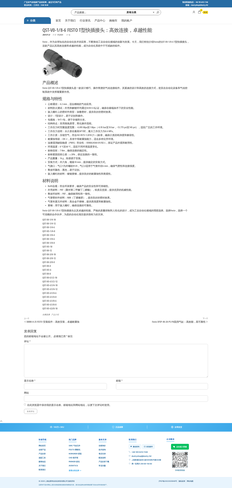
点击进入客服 (181, 447)
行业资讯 (85, 20)
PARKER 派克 (74, 461)
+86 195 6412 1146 (140, 452)
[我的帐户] (194, 12)
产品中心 (100, 20)
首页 (58, 20)
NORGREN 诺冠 (75, 454)
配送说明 (102, 458)
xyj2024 (60, 34)
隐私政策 (182, 481)
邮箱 (119, 380)
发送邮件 (149, 447)
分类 (32, 20)
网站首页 (42, 446)
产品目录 (42, 454)
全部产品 (42, 450)
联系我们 (42, 470)
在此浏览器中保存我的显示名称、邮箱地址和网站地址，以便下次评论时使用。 (69, 405)
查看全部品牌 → (75, 470)
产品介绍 (55, 314)
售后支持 (102, 454)
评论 (27, 341)
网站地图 (190, 481)
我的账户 (126, 20)
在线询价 (102, 446)
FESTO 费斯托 (74, 450)
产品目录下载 (104, 461)
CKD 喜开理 (73, 458)
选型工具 (42, 458)
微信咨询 (136, 447)
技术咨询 (102, 450)
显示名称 (29, 380)
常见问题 (102, 466)
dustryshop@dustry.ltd (141, 456)
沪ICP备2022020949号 (168, 481)
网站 (26, 392)
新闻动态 (42, 461)
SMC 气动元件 (74, 446)
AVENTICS (73, 466)
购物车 (113, 20)
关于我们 (70, 20)
